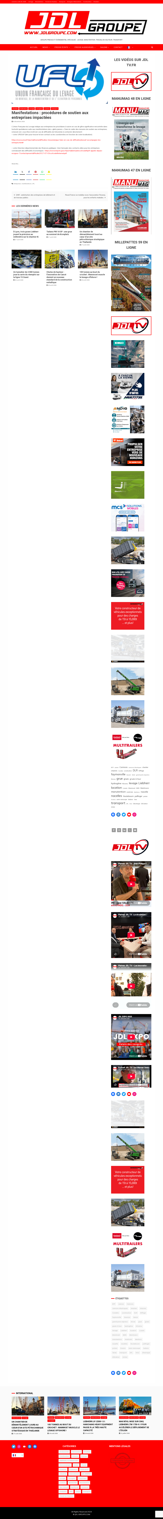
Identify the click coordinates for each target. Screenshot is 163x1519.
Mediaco (137, 792)
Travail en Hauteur (51, 2)
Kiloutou (125, 783)
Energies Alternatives (74, 2)
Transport (62, 2)
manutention (118, 791)
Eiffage (141, 771)
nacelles (116, 796)
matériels (130, 792)
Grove (113, 779)
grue (120, 778)
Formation (73, 1469)
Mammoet (131, 788)
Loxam (125, 788)
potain (145, 796)
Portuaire (63, 1491)
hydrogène (116, 783)
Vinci (130, 804)
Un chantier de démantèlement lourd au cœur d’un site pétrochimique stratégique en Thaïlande (92, 236)
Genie (133, 775)
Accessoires (64, 1452)
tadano (130, 799)
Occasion (84, 1487)
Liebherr (144, 783)
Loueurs (47, 108)
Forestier (63, 1469)
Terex (135, 799)
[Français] (130, 47)
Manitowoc (144, 788)
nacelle (144, 791)
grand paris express (142, 775)
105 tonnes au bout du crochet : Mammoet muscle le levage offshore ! (92, 274)
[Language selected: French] (18, 1455)
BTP (112, 767)
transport (118, 803)
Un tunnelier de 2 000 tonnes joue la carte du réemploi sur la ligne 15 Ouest (26, 274)
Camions (124, 767)
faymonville (118, 774)
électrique (136, 804)
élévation (144, 804)
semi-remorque (122, 799)
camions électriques (135, 767)
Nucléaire (74, 1487)
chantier (145, 767)
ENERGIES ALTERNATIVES (69, 1460)
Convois (75, 1456)
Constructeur (87, 2)
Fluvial (84, 1465)
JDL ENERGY (86, 1474)
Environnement (65, 1465)
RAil (71, 1491)
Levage (30, 2)
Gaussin (128, 775)
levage (133, 783)
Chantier (96, 2)
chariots (114, 771)
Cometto (120, 771)
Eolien (76, 1465)
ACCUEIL (34, 47)
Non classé (64, 1487)
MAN (137, 788)
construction (128, 771)
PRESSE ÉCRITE (61, 47)
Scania (113, 799)
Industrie (63, 1474)
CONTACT (118, 47)
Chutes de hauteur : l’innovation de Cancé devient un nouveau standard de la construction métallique (59, 277)
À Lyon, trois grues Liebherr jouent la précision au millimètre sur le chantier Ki (26, 234)
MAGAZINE (73, 1483)
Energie (84, 1456)
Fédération (23, 108)
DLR (135, 770)
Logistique (83, 1478)
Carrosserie (76, 1452)
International (16, 1418)
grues (126, 779)
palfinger (138, 796)
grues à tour (135, 779)
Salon (78, 1491)
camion (117, 767)
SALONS (103, 47)
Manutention (39, 2)
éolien (113, 807)
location (116, 787)
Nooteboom (128, 796)
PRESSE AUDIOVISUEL (84, 47)
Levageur (39, 108)
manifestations (26, 183)
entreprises (17, 183)
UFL (33, 183)
